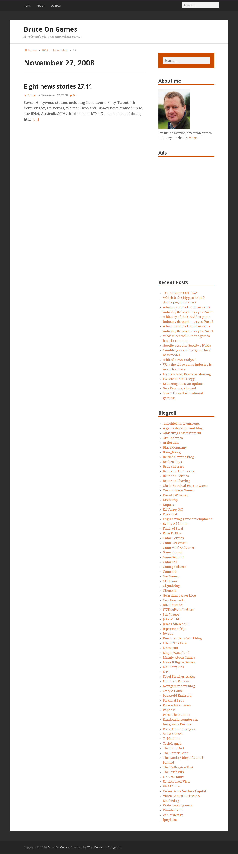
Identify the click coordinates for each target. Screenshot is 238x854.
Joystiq (168, 633)
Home (27, 5)
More (193, 138)
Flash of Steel (173, 528)
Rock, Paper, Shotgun (179, 729)
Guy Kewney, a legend (179, 388)
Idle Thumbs (172, 605)
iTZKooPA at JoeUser (178, 609)
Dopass (168, 505)
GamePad (170, 562)
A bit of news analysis (179, 360)
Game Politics (173, 538)
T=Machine (171, 738)
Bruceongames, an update (183, 384)
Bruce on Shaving (176, 481)
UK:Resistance (173, 777)
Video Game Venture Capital (184, 791)
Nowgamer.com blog (179, 686)
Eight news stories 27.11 (58, 86)
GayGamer (171, 576)
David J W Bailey (175, 495)
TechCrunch (172, 743)
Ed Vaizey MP (173, 509)
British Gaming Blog (178, 457)
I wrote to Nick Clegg (179, 379)
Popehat (169, 710)
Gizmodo (170, 590)
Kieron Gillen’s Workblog (182, 638)
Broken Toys (172, 462)
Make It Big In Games (179, 662)
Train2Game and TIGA (180, 293)
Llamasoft (170, 648)
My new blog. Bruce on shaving (187, 374)
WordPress (94, 847)
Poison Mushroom (177, 705)
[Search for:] (200, 5)
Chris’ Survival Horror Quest (185, 485)
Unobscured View (176, 781)
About (41, 5)
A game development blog (183, 428)
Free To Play (172, 533)
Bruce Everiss (173, 466)
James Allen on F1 (176, 624)
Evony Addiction (175, 524)
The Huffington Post (178, 767)
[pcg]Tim (170, 820)
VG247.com (171, 786)
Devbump (170, 500)
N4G (166, 672)
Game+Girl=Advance (179, 548)
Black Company (175, 447)
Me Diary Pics (173, 667)
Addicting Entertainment (182, 433)
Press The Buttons (176, 715)
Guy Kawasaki (174, 600)
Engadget (170, 514)
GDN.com (170, 581)
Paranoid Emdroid (177, 695)
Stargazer (114, 847)
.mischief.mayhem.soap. (181, 423)
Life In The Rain (175, 643)
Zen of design (173, 815)
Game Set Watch (175, 543)
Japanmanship (174, 629)
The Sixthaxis (173, 772)
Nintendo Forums (176, 681)
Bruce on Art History (179, 471)
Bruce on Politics (176, 476)
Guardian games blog (179, 595)
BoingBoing (172, 452)
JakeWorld (171, 619)
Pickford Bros (173, 700)
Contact (56, 5)
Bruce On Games (50, 29)
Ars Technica (173, 438)
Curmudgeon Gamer (178, 490)
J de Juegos (171, 614)
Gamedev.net (173, 552)
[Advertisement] (186, 217)
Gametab (170, 571)
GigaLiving (171, 586)
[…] (36, 119)
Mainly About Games (179, 657)
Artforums (171, 442)
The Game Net (173, 748)
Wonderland (172, 810)
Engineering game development (187, 519)
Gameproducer (174, 567)
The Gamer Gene (175, 753)
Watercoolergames (177, 805)
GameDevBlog (173, 557)
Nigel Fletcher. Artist (179, 676)
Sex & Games (172, 734)
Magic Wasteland (176, 653)
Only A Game (173, 691)
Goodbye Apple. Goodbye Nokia (187, 345)
